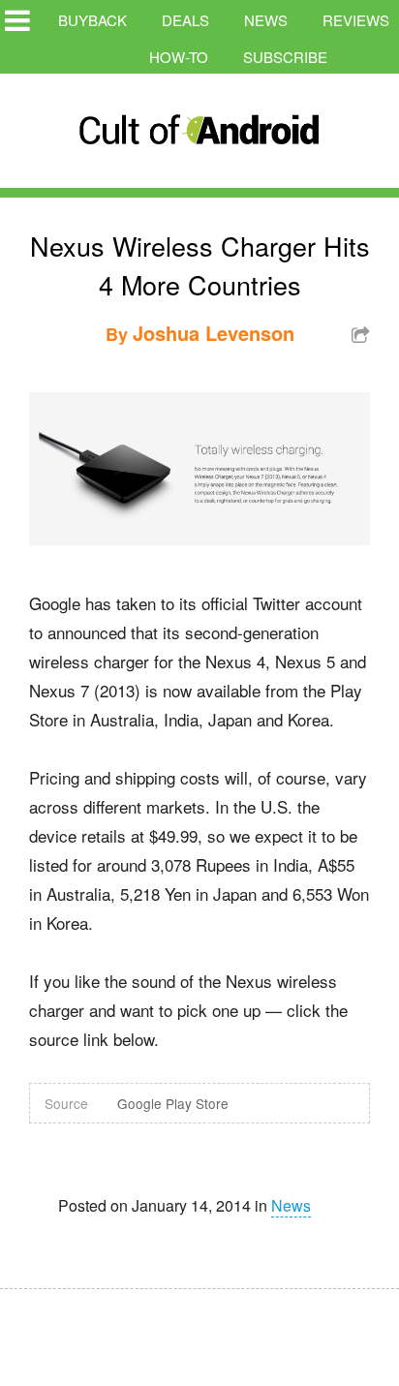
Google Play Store (173, 1103)
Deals (185, 20)
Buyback (92, 20)
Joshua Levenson (213, 333)
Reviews (355, 20)
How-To (178, 56)
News (266, 20)
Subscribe (285, 56)
